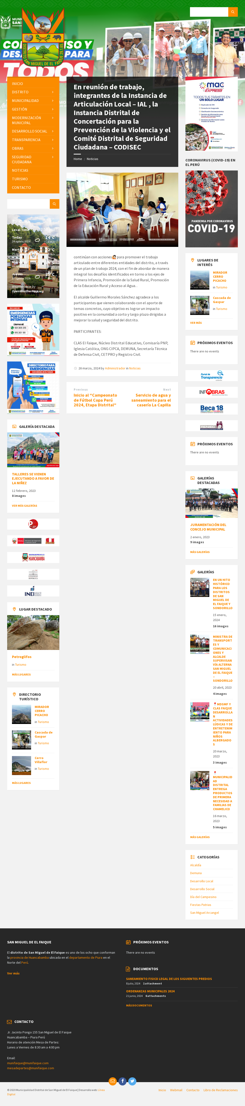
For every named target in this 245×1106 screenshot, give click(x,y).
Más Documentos (139, 1005)
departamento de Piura (85, 957)
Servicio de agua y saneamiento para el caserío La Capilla (151, 400)
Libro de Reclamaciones (221, 1090)
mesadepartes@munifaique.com (30, 1068)
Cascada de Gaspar (44, 734)
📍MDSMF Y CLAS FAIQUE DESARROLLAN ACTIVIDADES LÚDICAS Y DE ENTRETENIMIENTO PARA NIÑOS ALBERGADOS (223, 724)
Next (167, 390)
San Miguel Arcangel (204, 912)
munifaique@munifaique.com (28, 1063)
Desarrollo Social (202, 889)
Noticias (92, 159)
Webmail (176, 1090)
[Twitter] (132, 1081)
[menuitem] (33, 84)
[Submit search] (233, 12)
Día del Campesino (203, 897)
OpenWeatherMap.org (28, 291)
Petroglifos (22, 656)
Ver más (196, 322)
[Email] (113, 1081)
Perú (24, 962)
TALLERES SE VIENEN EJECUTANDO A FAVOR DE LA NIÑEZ (33, 478)
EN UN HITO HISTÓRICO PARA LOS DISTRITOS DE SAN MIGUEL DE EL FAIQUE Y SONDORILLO (223, 594)
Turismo (20, 664)
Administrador (115, 368)
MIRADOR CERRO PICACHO (42, 711)
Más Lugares (21, 674)
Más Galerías (200, 552)
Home (78, 159)
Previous (81, 390)
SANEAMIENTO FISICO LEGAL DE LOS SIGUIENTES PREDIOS (169, 979)
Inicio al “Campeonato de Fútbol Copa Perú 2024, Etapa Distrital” (95, 400)
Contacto (193, 1090)
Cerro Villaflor (41, 760)
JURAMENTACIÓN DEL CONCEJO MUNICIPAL (208, 527)
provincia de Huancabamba (29, 957)
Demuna (196, 873)
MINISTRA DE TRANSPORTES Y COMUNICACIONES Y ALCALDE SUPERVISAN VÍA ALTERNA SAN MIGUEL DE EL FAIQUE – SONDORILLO (223, 658)
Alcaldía (195, 865)
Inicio (162, 1090)
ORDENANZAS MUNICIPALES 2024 (150, 991)
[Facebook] (122, 1081)
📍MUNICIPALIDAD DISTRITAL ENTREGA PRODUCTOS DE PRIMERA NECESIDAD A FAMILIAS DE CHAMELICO (222, 791)
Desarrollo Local (201, 881)
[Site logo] (43, 67)
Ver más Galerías (24, 505)
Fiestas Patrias (200, 905)
